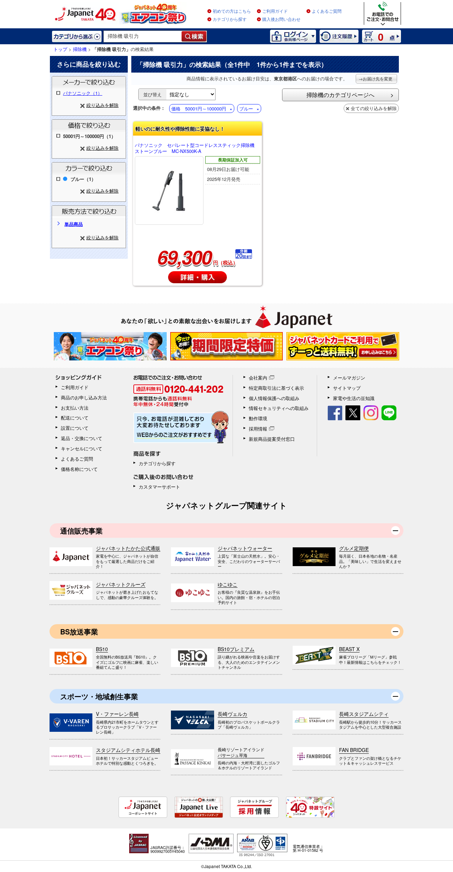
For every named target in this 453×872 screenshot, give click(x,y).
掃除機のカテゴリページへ (340, 95)
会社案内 (258, 377)
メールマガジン (349, 377)
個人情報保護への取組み (274, 398)
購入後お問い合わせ (281, 19)
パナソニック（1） (82, 93)
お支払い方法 (74, 407)
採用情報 (258, 428)
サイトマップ (347, 387)
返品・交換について (81, 438)
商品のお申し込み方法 (84, 397)
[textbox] (143, 36)
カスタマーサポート (159, 486)
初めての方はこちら (232, 11)
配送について (74, 417)
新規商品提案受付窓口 (272, 438)
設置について (74, 427)
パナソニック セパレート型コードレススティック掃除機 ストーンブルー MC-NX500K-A (197, 148)
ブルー (246, 108)
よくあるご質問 (327, 11)
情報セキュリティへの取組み (279, 408)
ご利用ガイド (275, 11)
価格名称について (79, 469)
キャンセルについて (81, 448)
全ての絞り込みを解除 (374, 108)
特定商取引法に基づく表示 (276, 387)
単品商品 (73, 224)
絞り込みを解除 (102, 105)
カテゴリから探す (230, 19)
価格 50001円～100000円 (198, 108)
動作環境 (258, 418)
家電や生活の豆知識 (353, 398)
